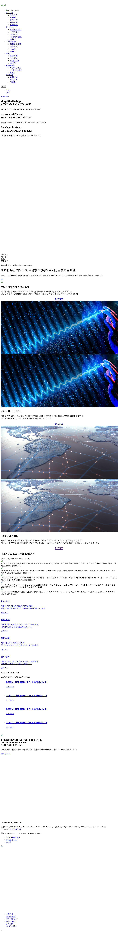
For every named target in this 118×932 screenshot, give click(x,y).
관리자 (8, 842)
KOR (8, 90)
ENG (7, 92)
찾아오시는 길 (11, 840)
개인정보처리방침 (13, 837)
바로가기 (4, 613)
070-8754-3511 (15, 829)
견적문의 (4, 754)
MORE (59, 299)
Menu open (5, 96)
